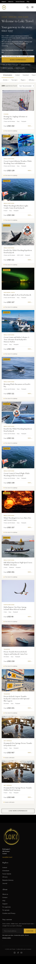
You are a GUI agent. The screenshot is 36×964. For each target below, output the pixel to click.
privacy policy (6, 938)
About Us (10, 1)
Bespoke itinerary (7, 880)
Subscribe (29, 931)
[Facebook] (18, 953)
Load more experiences (18, 811)
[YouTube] (21, 953)
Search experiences (18, 60)
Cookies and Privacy (8, 913)
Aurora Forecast (20, 1)
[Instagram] (15, 953)
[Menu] (32, 7)
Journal (4, 883)
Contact (4, 897)
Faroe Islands (6, 874)
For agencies (6, 907)
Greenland (5, 870)
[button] (6, 80)
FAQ (28, 1)
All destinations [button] (7, 75)
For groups (5, 910)
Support (4, 1)
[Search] (27, 7)
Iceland (4, 867)
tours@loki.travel (7, 857)
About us (5, 894)
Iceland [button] (17, 75)
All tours (5, 877)
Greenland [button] (26, 75)
